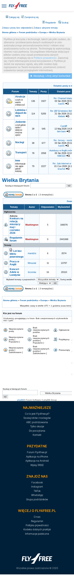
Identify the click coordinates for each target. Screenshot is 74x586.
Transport (21, 152)
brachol (61, 169)
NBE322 (61, 156)
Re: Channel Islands (64, 98)
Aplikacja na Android (37, 460)
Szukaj (64, 22)
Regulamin (50, 22)
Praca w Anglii (14, 263)
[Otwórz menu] (4, 6)
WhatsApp (37, 495)
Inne (17, 160)
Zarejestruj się (31, 17)
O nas (37, 516)
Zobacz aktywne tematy (46, 27)
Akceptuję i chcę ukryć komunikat (51, 75)
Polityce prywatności (45, 57)
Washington (31, 224)
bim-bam (61, 131)
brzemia (32, 272)
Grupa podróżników (37, 499)
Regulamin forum (16, 239)
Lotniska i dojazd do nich (21, 113)
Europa (43, 32)
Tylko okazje (37, 426)
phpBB (20, 400)
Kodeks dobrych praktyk (37, 529)
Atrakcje (20, 96)
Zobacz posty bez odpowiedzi (17, 27)
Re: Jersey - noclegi (64, 140)
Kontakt (37, 434)
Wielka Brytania (57, 32)
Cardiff (63, 126)
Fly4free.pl (18, 5)
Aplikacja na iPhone (37, 456)
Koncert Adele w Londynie (15, 272)
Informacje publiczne (37, 533)
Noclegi (19, 142)
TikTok (37, 490)
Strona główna (9, 32)
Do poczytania (37, 430)
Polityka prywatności (37, 525)
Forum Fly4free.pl (37, 452)
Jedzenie (20, 121)
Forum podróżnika (28, 32)
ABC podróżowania (37, 422)
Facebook (37, 482)
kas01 (61, 103)
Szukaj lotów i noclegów (37, 417)
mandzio (32, 253)
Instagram (37, 486)
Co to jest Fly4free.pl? (37, 413)
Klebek (61, 116)
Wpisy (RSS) (37, 465)
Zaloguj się (14, 17)
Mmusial (32, 263)
